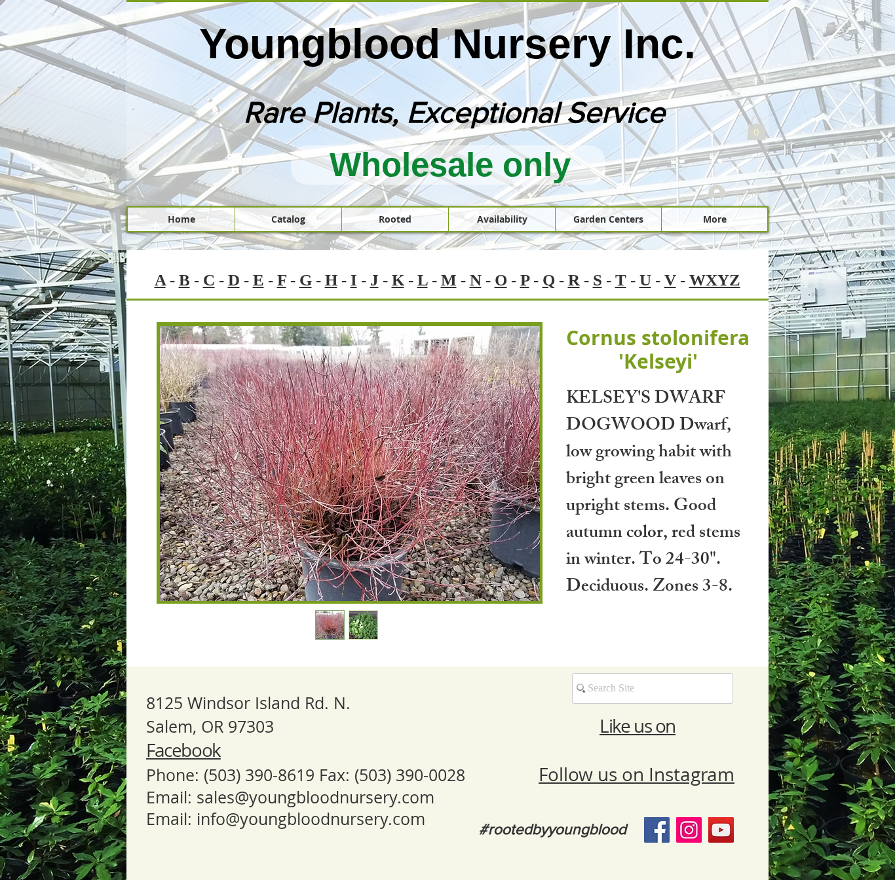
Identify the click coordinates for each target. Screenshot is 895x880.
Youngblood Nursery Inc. (447, 43)
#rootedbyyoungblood (552, 829)
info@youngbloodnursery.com (311, 819)
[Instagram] (689, 830)
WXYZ (714, 280)
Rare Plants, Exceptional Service (454, 112)
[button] (756, 128)
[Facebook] (657, 830)
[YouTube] (721, 830)
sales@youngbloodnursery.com (315, 797)
